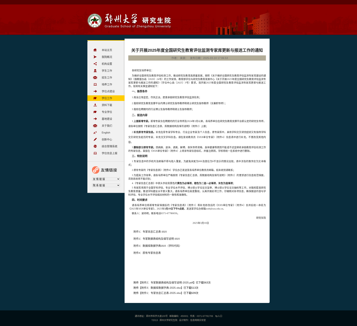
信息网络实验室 (198, 320)
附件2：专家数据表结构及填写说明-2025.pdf (167, 282)
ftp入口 (218, 316)
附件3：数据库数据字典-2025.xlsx (161, 287)
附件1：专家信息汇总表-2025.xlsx (161, 292)
